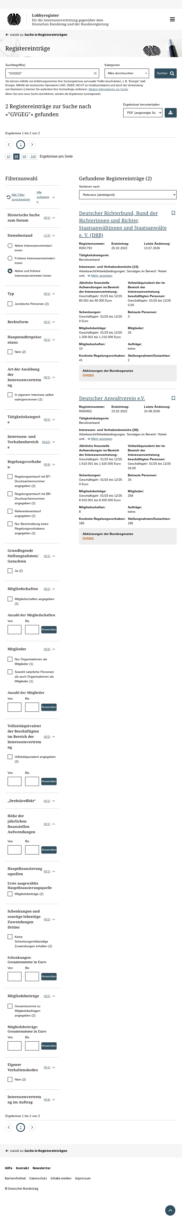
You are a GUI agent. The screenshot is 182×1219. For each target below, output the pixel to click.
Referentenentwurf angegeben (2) (28, 513)
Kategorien (112, 65)
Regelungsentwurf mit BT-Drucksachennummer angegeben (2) (33, 481)
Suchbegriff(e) (15, 65)
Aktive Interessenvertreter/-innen (34, 248)
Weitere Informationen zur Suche (108, 89)
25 (17, 157)
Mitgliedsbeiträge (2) (29, 894)
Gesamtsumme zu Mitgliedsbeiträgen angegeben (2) (27, 1010)
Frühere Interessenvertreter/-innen (35, 260)
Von (10, 621)
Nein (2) (20, 352)
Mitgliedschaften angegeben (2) (34, 601)
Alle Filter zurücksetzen (21, 197)
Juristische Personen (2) (32, 304)
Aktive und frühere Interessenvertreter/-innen (33, 273)
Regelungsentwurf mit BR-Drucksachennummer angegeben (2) (33, 498)
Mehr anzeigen (101, 275)
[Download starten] (171, 112)
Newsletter (42, 1168)
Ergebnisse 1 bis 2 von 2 (22, 133)
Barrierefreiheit (15, 1178)
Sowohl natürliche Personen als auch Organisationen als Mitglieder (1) (34, 676)
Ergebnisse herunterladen (141, 104)
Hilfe (8, 1168)
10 (9, 157)
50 (25, 157)
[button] (172, 19)
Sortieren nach (89, 186)
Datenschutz (38, 1178)
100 (34, 157)
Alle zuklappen (43, 196)
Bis (27, 621)
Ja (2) (19, 570)
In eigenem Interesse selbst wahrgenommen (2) (34, 397)
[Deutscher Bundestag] (16, 19)
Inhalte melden (61, 1178)
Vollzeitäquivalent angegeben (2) (35, 759)
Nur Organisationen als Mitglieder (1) (31, 661)
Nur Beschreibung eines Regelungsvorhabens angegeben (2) (31, 528)
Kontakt (22, 1168)
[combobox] (127, 73)
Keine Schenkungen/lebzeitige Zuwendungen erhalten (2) (33, 941)
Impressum (83, 1178)
